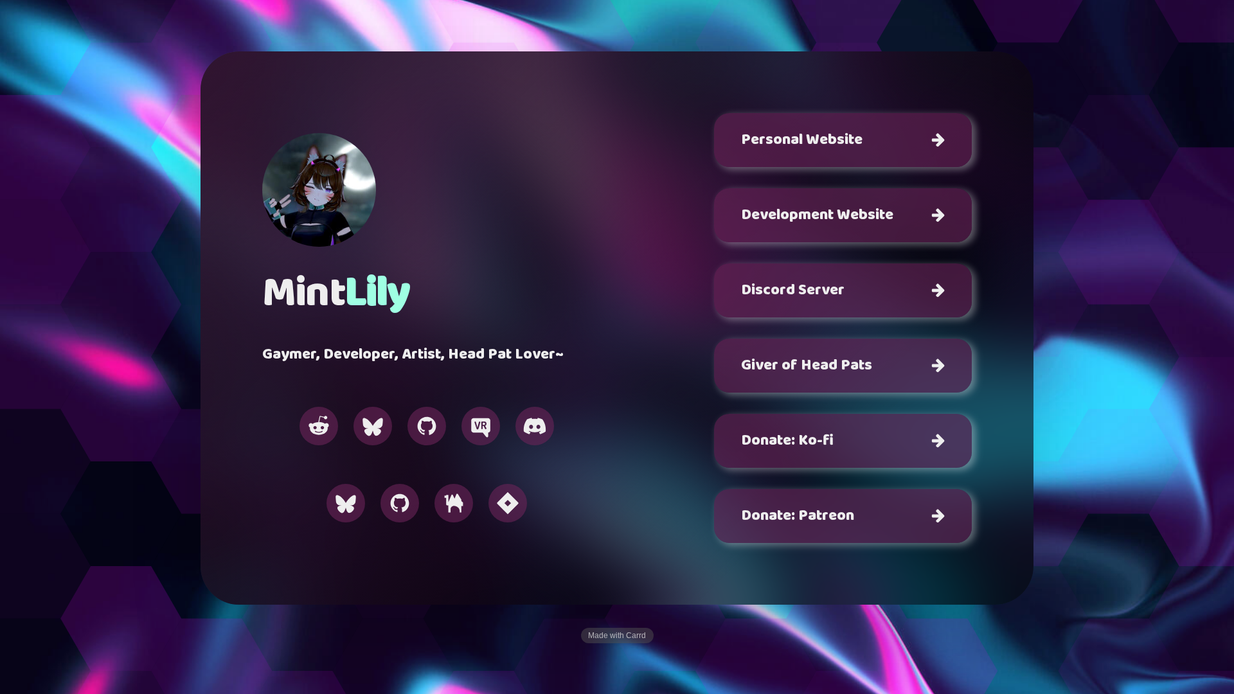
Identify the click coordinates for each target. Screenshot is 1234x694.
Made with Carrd (617, 635)
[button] (319, 426)
